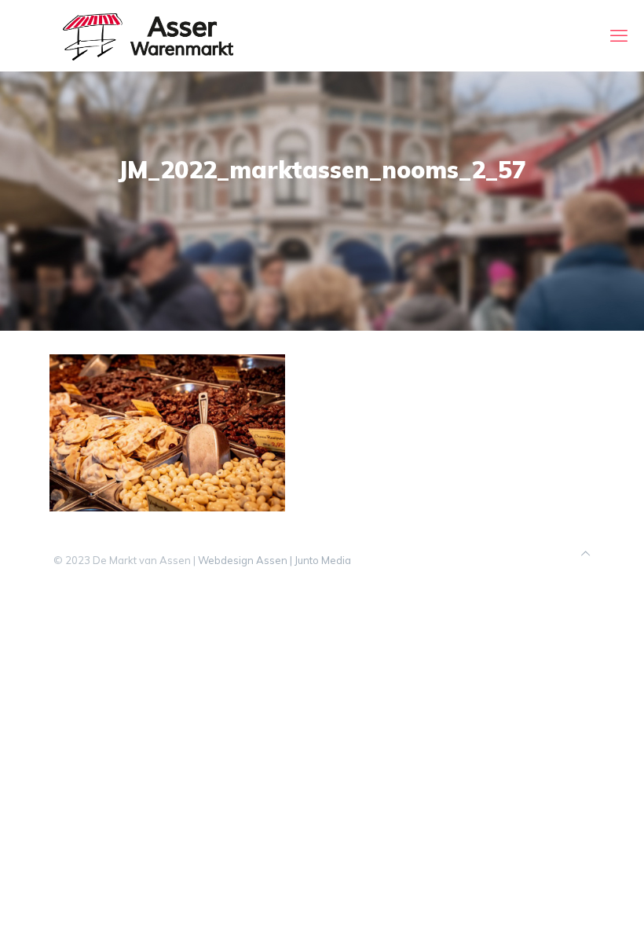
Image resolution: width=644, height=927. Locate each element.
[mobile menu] (619, 35)
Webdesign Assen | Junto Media (274, 560)
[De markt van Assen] (148, 35)
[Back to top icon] (585, 553)
